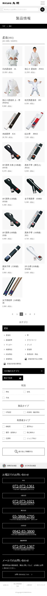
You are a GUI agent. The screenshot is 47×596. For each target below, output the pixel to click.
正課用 (8, 438)
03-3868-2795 (23, 516)
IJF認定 (8, 412)
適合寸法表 (8, 378)
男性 (7, 392)
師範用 (8, 426)
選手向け (30, 426)
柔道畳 (29, 349)
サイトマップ (41, 585)
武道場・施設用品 (33, 412)
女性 (28, 392)
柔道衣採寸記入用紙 (35, 359)
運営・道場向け (11, 432)
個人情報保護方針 (18, 585)
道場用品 (9, 359)
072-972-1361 (23, 486)
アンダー (9, 345)
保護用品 (9, 349)
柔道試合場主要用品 (14, 364)
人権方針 (29, 585)
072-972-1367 (23, 546)
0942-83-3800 (23, 531)
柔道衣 (8, 335)
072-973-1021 (23, 501)
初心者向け (31, 432)
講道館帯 (9, 340)
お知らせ (5, 585)
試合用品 (9, 354)
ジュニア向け (31, 438)
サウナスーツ (31, 340)
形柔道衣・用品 (32, 354)
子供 (7, 398)
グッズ (29, 345)
